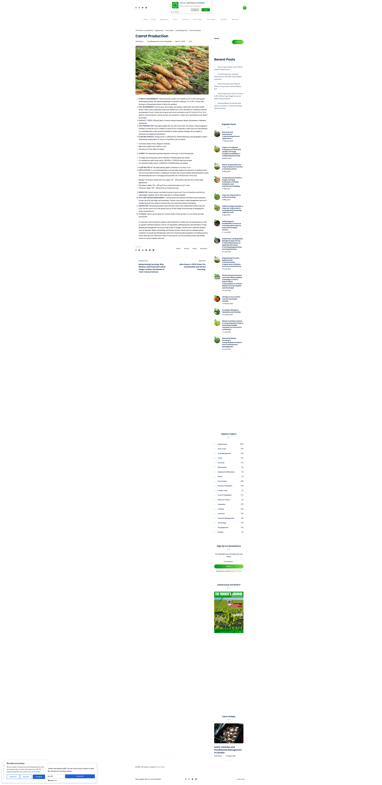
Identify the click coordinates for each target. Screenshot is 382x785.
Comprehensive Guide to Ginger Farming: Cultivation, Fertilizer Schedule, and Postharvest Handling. (232, 182)
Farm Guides (197, 19)
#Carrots (186, 248)
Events (153, 19)
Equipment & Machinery (226, 472)
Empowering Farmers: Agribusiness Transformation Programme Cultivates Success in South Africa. (231, 262)
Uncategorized (223, 527)
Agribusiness (164, 19)
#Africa (178, 248)
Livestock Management (226, 518)
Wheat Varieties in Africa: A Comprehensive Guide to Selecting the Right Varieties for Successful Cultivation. (232, 325)
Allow (206, 10)
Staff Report (139, 41)
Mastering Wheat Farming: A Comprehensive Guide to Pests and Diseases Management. (232, 342)
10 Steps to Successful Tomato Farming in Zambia (231, 299)
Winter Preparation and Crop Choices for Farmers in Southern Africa (232, 167)
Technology (211, 19)
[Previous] (227, 760)
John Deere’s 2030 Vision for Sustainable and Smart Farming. (192, 267)
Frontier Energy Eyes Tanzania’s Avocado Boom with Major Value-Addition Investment (228, 76)
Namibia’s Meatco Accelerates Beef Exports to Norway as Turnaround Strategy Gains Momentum (228, 105)
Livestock (185, 19)
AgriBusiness (222, 444)
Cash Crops (222, 449)
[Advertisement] (228, 391)
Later (195, 10)
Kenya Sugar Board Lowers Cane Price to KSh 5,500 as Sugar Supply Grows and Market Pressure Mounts (228, 96)
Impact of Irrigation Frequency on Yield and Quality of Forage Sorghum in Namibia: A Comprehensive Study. (231, 151)
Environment (222, 467)
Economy (221, 463)
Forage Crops (222, 490)
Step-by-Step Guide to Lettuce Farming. (231, 196)
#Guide (194, 248)
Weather (224, 19)
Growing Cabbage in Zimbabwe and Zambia (231, 311)
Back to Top (241, 779)
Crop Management (153, 41)
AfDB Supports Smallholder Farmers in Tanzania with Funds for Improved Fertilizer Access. (231, 225)
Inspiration (221, 504)
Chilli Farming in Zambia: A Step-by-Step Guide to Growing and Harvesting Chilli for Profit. (232, 209)
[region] (26, 770)
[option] (228, 740)
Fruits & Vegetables (166, 41)
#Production (203, 248)
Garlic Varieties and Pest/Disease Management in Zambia (228, 750)
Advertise (235, 19)
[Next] (230, 760)
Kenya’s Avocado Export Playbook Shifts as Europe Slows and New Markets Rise (227, 86)
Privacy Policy (238, 571)
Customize (13, 777)
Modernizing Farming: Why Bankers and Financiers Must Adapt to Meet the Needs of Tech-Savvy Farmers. (152, 268)
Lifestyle (221, 509)
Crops (175, 19)
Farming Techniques (225, 486)
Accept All (39, 777)
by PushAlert (176, 12)
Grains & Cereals (224, 500)
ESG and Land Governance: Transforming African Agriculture (231, 135)
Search (216, 38)
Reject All (26, 777)
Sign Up (228, 566)
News (145, 19)
